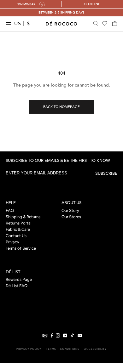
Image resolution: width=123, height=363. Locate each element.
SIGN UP (91, 205)
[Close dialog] (118, 142)
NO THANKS (91, 215)
